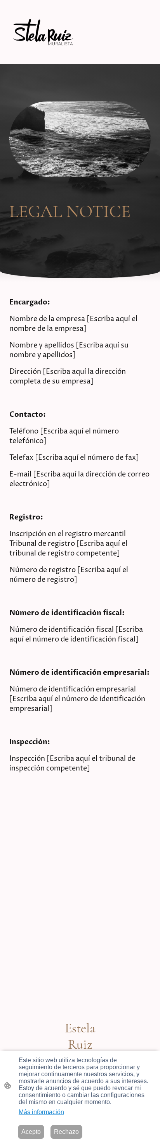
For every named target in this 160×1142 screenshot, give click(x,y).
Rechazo (66, 1131)
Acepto (31, 1131)
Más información (41, 1112)
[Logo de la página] (43, 32)
